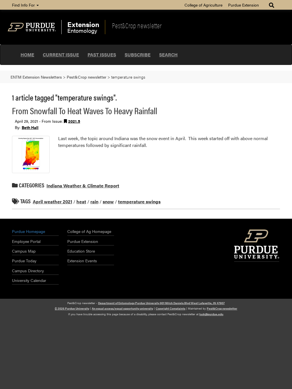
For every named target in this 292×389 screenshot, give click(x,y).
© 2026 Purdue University (72, 308)
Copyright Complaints (170, 308)
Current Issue (61, 54)
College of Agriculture (203, 5)
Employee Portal (26, 241)
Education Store (81, 251)
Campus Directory (28, 270)
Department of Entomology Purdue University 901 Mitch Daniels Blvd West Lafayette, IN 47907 (161, 303)
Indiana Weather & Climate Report (82, 185)
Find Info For (24, 5)
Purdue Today (24, 260)
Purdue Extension (243, 5)
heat (81, 201)
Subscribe (138, 54)
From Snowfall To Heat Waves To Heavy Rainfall (84, 110)
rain (94, 201)
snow (108, 201)
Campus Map (24, 251)
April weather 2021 (52, 201)
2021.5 (74, 121)
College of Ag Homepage (89, 231)
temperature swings (139, 201)
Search (168, 54)
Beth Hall (30, 127)
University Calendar (29, 280)
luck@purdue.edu (211, 314)
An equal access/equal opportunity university (122, 308)
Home (27, 54)
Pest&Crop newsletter (137, 25)
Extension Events (82, 260)
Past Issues (102, 54)
